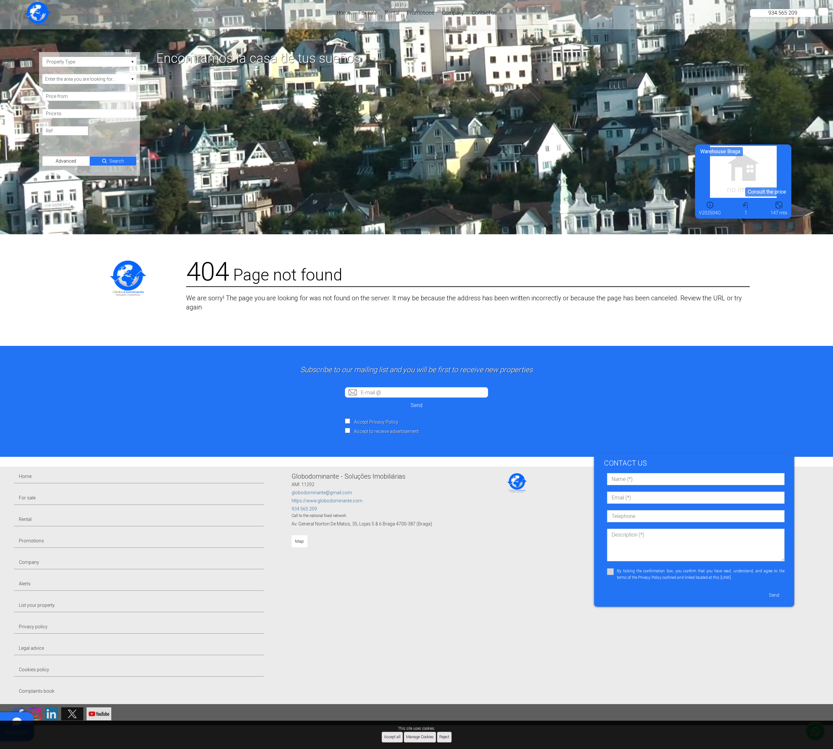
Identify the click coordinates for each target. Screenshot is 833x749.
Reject (444, 737)
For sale (368, 13)
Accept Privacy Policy (376, 422)
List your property (37, 605)
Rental (392, 13)
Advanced (66, 161)
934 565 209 (304, 508)
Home (344, 13)
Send (416, 405)
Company (453, 13)
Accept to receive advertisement (386, 431)
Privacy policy (33, 626)
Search (116, 161)
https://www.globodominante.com (327, 500)
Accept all (392, 737)
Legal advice (31, 648)
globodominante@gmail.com (322, 492)
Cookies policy (34, 669)
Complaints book (36, 691)
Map (299, 541)
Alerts (25, 583)
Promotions (420, 13)
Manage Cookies (420, 737)
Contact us (484, 13)
